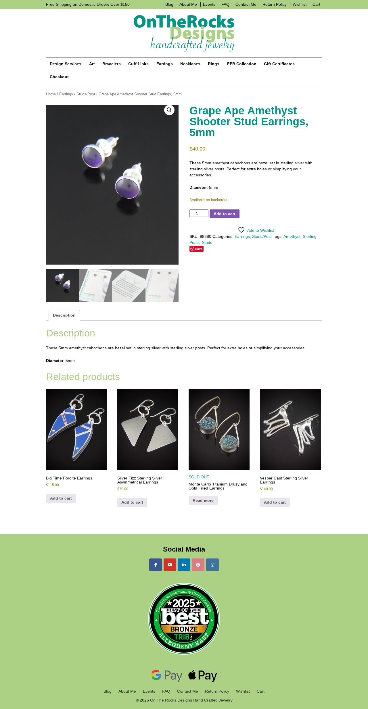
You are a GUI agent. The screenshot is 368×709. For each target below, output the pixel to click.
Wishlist (299, 4)
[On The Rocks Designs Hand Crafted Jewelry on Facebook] (155, 564)
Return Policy (274, 4)
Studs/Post (85, 94)
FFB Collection (241, 63)
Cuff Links (138, 63)
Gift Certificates (279, 63)
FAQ (225, 4)
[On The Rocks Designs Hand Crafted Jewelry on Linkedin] (184, 564)
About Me (188, 4)
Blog (169, 4)
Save (198, 248)
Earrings (164, 63)
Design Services (65, 63)
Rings (213, 63)
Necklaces (190, 63)
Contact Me (245, 4)
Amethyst (291, 236)
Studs (207, 242)
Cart (316, 4)
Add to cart (224, 213)
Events (209, 4)
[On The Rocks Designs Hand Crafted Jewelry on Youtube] (170, 564)
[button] (169, 110)
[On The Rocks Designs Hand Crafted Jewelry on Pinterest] (198, 564)
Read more (203, 500)
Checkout (59, 76)
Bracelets (111, 63)
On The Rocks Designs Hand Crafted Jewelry (191, 700)
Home (51, 94)
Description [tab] (64, 315)
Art (92, 63)
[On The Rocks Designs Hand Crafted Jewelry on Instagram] (212, 564)
